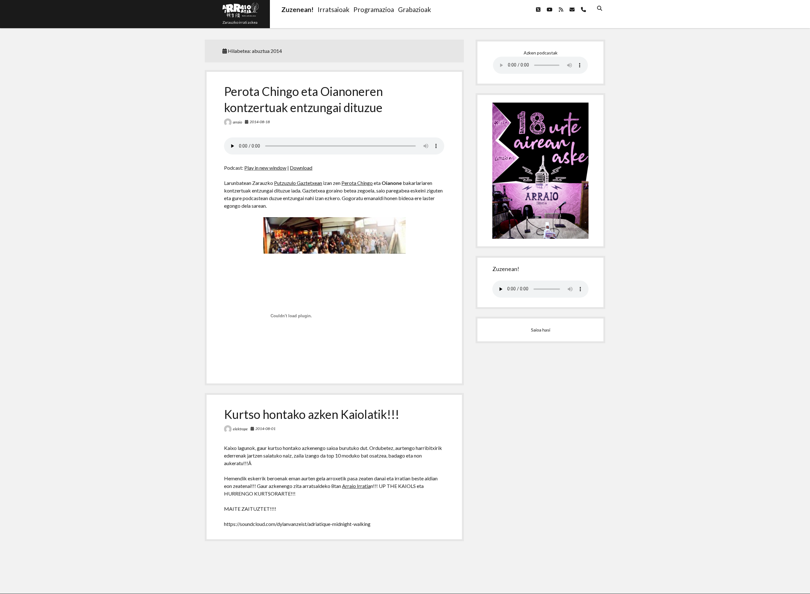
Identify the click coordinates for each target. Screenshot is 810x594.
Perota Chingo (357, 183)
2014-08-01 (265, 428)
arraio (237, 122)
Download (301, 168)
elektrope (240, 429)
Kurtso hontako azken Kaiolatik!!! (311, 414)
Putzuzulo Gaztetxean (298, 183)
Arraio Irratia (356, 486)
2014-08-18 (260, 121)
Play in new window (265, 168)
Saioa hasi (540, 329)
